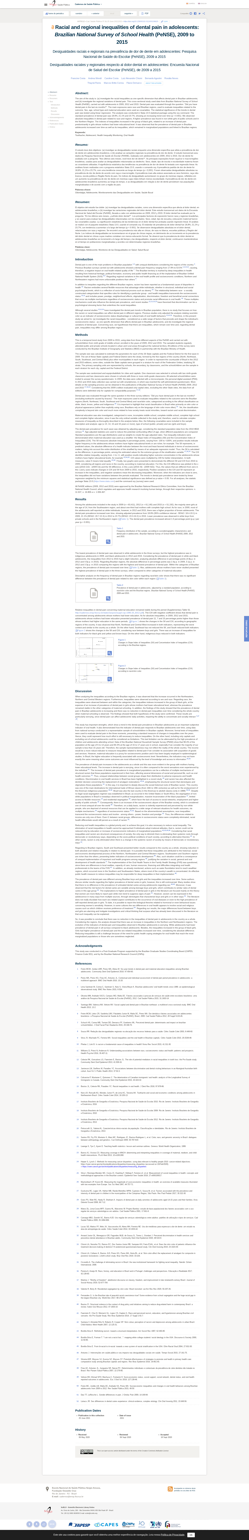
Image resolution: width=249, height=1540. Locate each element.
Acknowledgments (57, 117)
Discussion (55, 114)
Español (192, 3)
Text (51, 102)
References (54, 121)
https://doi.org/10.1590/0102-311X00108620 (141, 21)
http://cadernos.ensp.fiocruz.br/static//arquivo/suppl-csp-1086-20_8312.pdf (109, 613)
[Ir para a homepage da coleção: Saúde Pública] (53, 4)
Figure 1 (135, 621)
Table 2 (162, 578)
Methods (54, 108)
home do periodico (56, 14)
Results (54, 111)
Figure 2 (81, 630)
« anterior (95, 14)
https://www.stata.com (104, 481)
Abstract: (53, 92)
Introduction (55, 105)
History (52, 127)
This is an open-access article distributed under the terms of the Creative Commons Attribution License (133, 1451)
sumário (79, 14)
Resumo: (53, 95)
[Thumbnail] (94, 647)
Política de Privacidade (172, 1535)
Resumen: (54, 98)
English (204, 3)
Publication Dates (56, 124)
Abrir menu (47, 4)
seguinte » (128, 14)
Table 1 (124, 519)
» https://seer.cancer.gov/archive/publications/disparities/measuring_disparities (113, 1166)
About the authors (153, 83)
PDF (146, 14)
